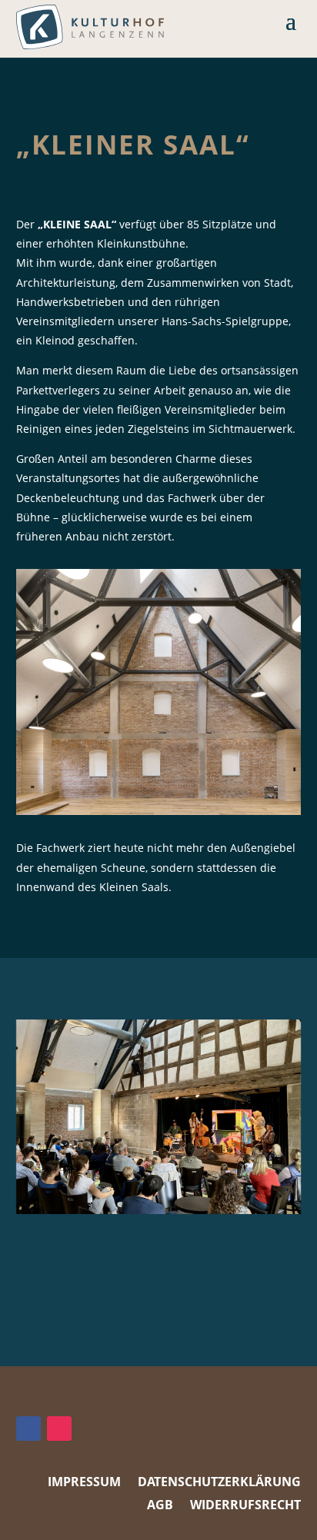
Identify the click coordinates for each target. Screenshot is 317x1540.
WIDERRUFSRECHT (245, 1506)
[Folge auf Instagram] (59, 1428)
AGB (160, 1506)
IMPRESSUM (84, 1483)
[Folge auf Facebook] (28, 1428)
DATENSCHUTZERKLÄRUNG (219, 1483)
